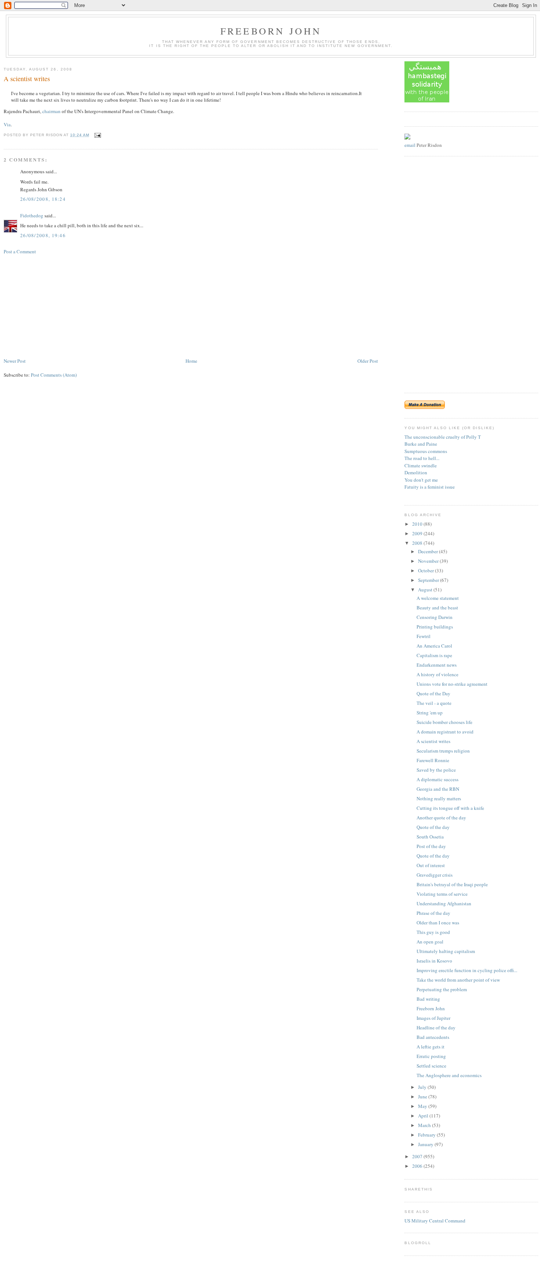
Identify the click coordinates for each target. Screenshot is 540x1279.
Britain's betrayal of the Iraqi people (452, 884)
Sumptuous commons (425, 451)
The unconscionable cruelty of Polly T (442, 437)
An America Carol (434, 645)
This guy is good (433, 932)
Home (191, 361)
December (428, 551)
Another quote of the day (441, 817)
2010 (418, 524)
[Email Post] (96, 135)
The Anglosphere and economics (449, 1075)
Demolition (415, 472)
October (426, 570)
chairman (51, 111)
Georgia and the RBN (438, 789)
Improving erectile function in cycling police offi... (467, 970)
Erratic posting (431, 1056)
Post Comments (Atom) (54, 375)
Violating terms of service (442, 894)
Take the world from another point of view (458, 980)
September (429, 580)
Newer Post (15, 361)
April (423, 1115)
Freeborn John (271, 31)
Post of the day (431, 846)
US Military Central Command (434, 1220)
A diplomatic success (437, 779)
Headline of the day (436, 1027)
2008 (418, 543)
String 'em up (430, 712)
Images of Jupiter (433, 1018)
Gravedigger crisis (435, 875)
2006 (418, 1166)
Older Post (367, 361)
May (423, 1106)
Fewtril (424, 636)
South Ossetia (430, 836)
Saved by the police (436, 770)
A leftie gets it (430, 1046)
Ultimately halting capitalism (446, 951)
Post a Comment (20, 251)
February (427, 1134)
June (423, 1096)
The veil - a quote (434, 703)
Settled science (431, 1065)
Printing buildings (435, 626)
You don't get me (421, 480)
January (426, 1144)
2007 (418, 1156)
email (409, 145)
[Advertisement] (59, 305)
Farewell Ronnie (433, 760)
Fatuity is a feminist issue (429, 486)
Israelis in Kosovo (434, 960)
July (423, 1087)
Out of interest (431, 865)
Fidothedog (31, 215)
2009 (418, 533)
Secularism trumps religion (443, 750)
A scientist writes (27, 78)
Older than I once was (438, 922)
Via (7, 124)
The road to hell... (421, 458)
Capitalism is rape (434, 655)
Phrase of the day (433, 913)
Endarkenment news (437, 665)
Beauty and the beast (437, 607)
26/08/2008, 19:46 (43, 235)
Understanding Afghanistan (444, 903)
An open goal (430, 941)
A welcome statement (438, 598)
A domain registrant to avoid (445, 731)
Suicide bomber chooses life (444, 722)
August (425, 589)
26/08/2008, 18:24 (43, 199)
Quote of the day (433, 827)
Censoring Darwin (435, 617)
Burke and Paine (420, 444)
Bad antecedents (433, 1037)
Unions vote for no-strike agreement (452, 684)
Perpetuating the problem (442, 989)
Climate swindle (420, 465)
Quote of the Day (433, 693)
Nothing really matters (439, 798)
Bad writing (428, 999)
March (425, 1125)
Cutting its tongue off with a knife (450, 808)
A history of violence (437, 674)
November (429, 561)
